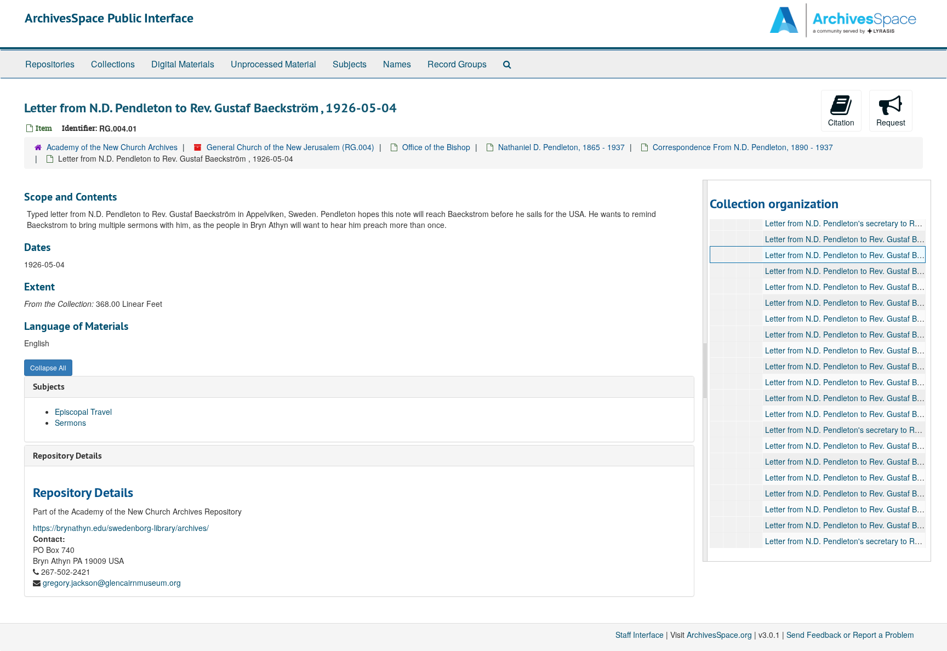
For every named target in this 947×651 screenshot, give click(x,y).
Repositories (50, 64)
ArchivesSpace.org (719, 634)
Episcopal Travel (83, 411)
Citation (841, 122)
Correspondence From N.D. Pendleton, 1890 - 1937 (743, 146)
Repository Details (67, 455)
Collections (113, 64)
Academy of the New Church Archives (112, 146)
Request (890, 122)
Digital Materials (182, 64)
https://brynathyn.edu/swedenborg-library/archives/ (121, 527)
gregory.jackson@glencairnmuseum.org (112, 582)
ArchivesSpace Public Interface (109, 17)
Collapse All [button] (48, 367)
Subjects (350, 64)
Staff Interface (639, 634)
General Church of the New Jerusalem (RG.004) (290, 146)
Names (397, 64)
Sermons (70, 422)
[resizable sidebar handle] (705, 370)
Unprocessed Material (273, 64)
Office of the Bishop (436, 146)
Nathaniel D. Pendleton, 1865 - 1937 (561, 146)
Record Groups (457, 64)
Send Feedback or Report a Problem (850, 634)
